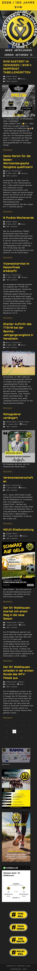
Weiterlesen (8, 150)
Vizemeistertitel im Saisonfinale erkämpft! (16, 267)
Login (28, 965)
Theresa (24, 173)
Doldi (23, 625)
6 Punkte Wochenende (18, 218)
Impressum (21, 965)
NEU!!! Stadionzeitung (18, 530)
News (15, 76)
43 (22, 738)
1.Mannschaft (11, 422)
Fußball (8, 76)
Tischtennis (16, 171)
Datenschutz (11, 965)
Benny (23, 79)
